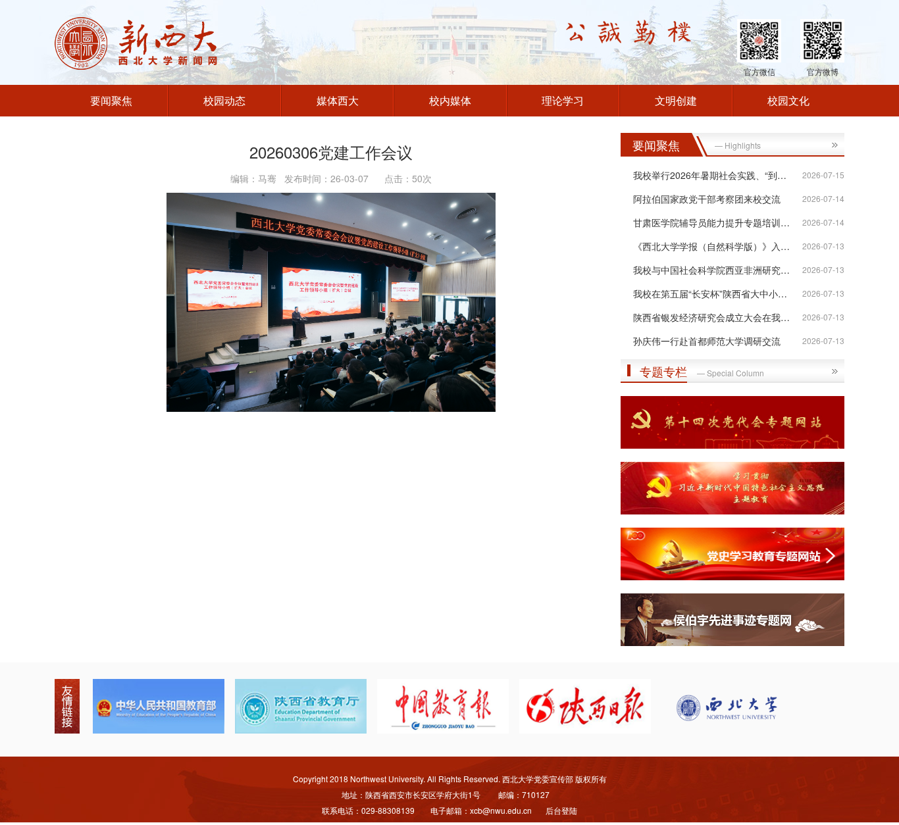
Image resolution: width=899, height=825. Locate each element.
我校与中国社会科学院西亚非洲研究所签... (720, 269)
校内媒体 (450, 100)
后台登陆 (561, 810)
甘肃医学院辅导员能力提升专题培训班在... (720, 222)
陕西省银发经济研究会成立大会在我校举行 (720, 317)
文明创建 (676, 100)
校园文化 (788, 100)
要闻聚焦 (111, 100)
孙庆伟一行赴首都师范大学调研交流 (707, 340)
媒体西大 (338, 100)
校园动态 (224, 100)
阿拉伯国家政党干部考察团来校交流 (707, 198)
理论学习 (563, 100)
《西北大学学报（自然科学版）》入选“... (717, 246)
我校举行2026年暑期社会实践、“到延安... (718, 175)
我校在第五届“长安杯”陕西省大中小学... (714, 293)
